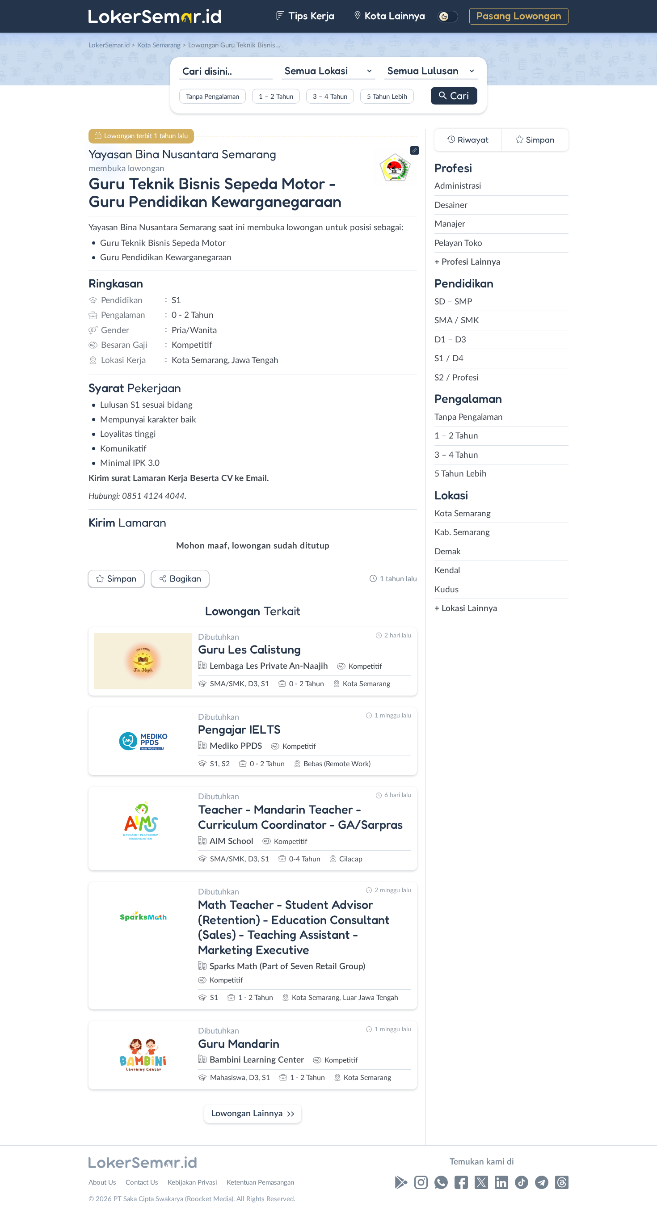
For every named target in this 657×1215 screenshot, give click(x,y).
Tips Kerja (310, 15)
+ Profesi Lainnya (467, 262)
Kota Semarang (462, 514)
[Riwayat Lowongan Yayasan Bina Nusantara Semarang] (395, 183)
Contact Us (142, 1182)
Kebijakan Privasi (192, 1182)
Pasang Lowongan (518, 15)
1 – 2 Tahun (276, 96)
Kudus (446, 590)
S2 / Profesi (456, 378)
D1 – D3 (450, 340)
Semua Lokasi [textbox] (316, 70)
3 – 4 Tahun (330, 96)
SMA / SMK (456, 320)
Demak (447, 552)
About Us (102, 1182)
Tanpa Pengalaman (212, 96)
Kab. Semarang (462, 532)
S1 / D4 (448, 358)
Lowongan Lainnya (247, 1114)
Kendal (447, 570)
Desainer (450, 205)
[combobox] (328, 72)
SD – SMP (453, 302)
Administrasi (457, 186)
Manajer (449, 224)
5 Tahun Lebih (387, 96)
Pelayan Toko (458, 243)
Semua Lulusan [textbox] (423, 70)
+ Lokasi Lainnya (465, 608)
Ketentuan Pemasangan (260, 1182)
